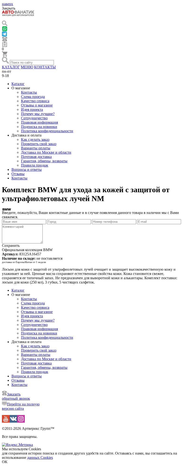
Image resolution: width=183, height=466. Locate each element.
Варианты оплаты (35, 148)
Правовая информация (39, 122)
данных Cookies (40, 458)
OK (5, 462)
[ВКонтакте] (13, 421)
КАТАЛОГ (11, 67)
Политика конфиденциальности (47, 131)
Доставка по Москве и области (46, 152)
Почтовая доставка (36, 157)
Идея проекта (32, 109)
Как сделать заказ (35, 139)
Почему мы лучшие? (38, 114)
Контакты (29, 92)
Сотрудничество (34, 118)
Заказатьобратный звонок (16, 396)
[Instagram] (21, 421)
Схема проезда (33, 97)
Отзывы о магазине (37, 105)
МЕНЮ (27, 67)
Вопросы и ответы (26, 169)
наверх (7, 4)
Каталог (18, 84)
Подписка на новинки (39, 127)
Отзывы (18, 174)
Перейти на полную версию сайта (21, 406)
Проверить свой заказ (38, 144)
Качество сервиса (35, 101)
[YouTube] (6, 421)
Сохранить (11, 245)
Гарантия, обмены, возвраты (44, 161)
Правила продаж (34, 165)
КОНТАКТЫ (45, 67)
